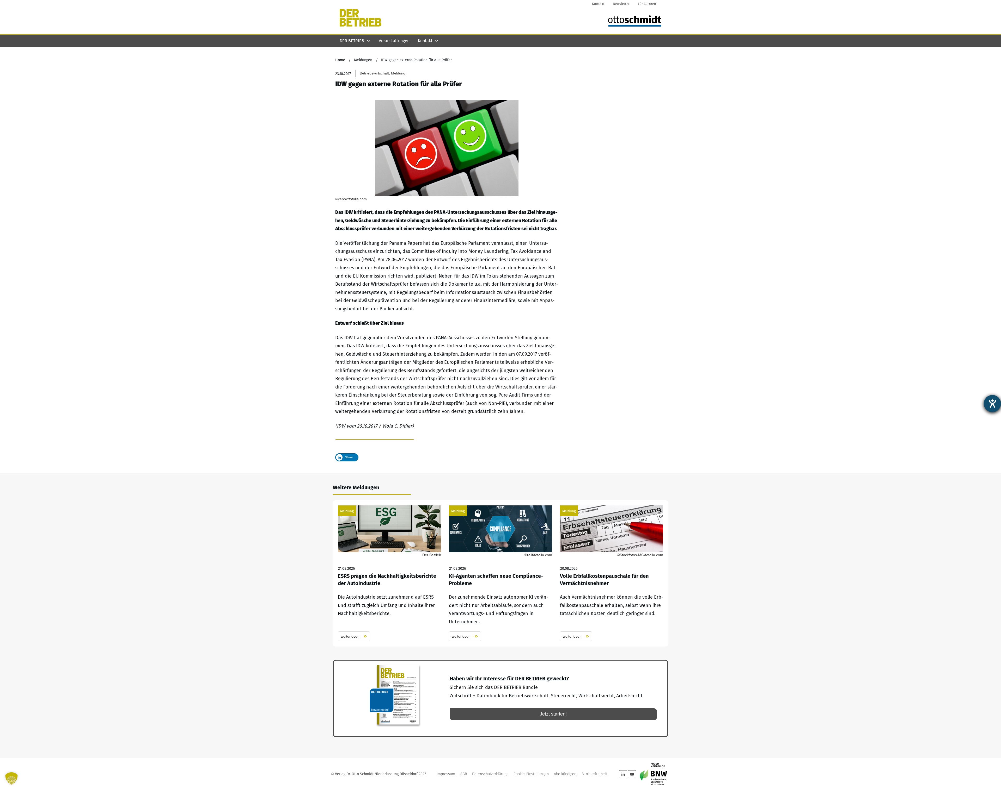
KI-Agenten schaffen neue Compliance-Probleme (500, 573)
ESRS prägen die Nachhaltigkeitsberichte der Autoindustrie (389, 573)
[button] (11, 778)
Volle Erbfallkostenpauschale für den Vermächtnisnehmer (611, 573)
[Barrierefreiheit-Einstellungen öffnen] (992, 403)
